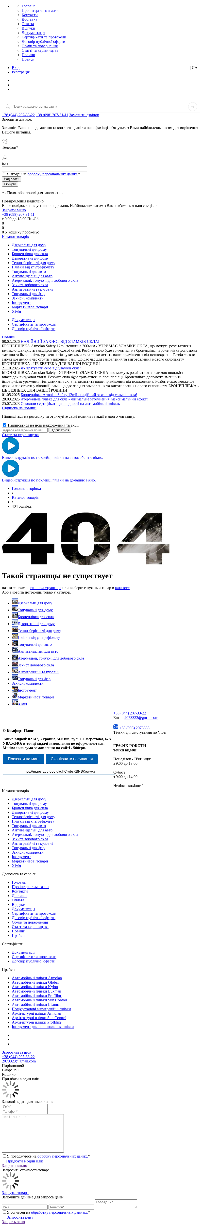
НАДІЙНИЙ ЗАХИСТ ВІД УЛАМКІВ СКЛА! (60, 341)
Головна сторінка (26, 488)
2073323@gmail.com (141, 717)
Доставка (29, 19)
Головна (28, 6)
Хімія (22, 704)
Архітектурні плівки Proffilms (37, 1022)
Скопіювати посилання (72, 759)
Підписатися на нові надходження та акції (43, 425)
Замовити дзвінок (84, 115)
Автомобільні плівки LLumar (36, 1004)
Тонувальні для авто (35, 644)
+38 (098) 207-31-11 (52, 115)
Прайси (28, 59)
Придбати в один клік (24, 1161)
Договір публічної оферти (43, 41)
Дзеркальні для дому (35, 603)
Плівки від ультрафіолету (39, 637)
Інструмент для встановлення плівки (43, 1027)
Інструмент (27, 690)
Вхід (15, 68)
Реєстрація (21, 72)
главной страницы (45, 588)
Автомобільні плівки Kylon (35, 987)
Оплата (28, 24)
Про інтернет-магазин (40, 10)
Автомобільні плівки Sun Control (39, 1000)
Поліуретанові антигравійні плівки (41, 1009)
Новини (28, 55)
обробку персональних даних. (53, 174)
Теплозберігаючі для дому (39, 631)
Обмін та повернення (40, 46)
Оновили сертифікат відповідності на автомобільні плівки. (70, 403)
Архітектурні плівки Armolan (36, 1013)
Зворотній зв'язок (16, 1052)
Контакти (30, 15)
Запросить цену (19, 1217)
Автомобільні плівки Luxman (36, 991)
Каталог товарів (15, 236)
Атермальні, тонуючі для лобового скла (51, 658)
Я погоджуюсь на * (48, 1156)
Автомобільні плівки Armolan (37, 978)
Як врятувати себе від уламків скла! (51, 368)
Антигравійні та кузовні (38, 672)
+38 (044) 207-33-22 (18, 115)
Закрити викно (14, 1165)
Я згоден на (43, 174)
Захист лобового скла (36, 665)
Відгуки (28, 28)
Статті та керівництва (40, 50)
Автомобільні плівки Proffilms (37, 996)
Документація (33, 33)
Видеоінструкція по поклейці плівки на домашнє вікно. (49, 480)
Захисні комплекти (28, 683)
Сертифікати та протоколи (44, 37)
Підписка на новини (19, 408)
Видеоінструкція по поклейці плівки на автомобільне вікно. (52, 457)
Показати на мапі (23, 759)
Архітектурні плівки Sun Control (39, 1018)
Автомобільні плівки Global (35, 982)
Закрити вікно (14, 210)
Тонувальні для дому (35, 610)
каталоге (122, 588)
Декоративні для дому (36, 624)
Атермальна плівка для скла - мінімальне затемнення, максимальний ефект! (84, 399)
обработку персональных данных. (59, 1212)
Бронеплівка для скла (36, 617)
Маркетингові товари (36, 697)
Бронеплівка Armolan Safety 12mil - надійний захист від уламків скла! (79, 395)
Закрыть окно (13, 1222)
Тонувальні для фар (34, 679)
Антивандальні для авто (38, 651)
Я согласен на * (48, 1212)
